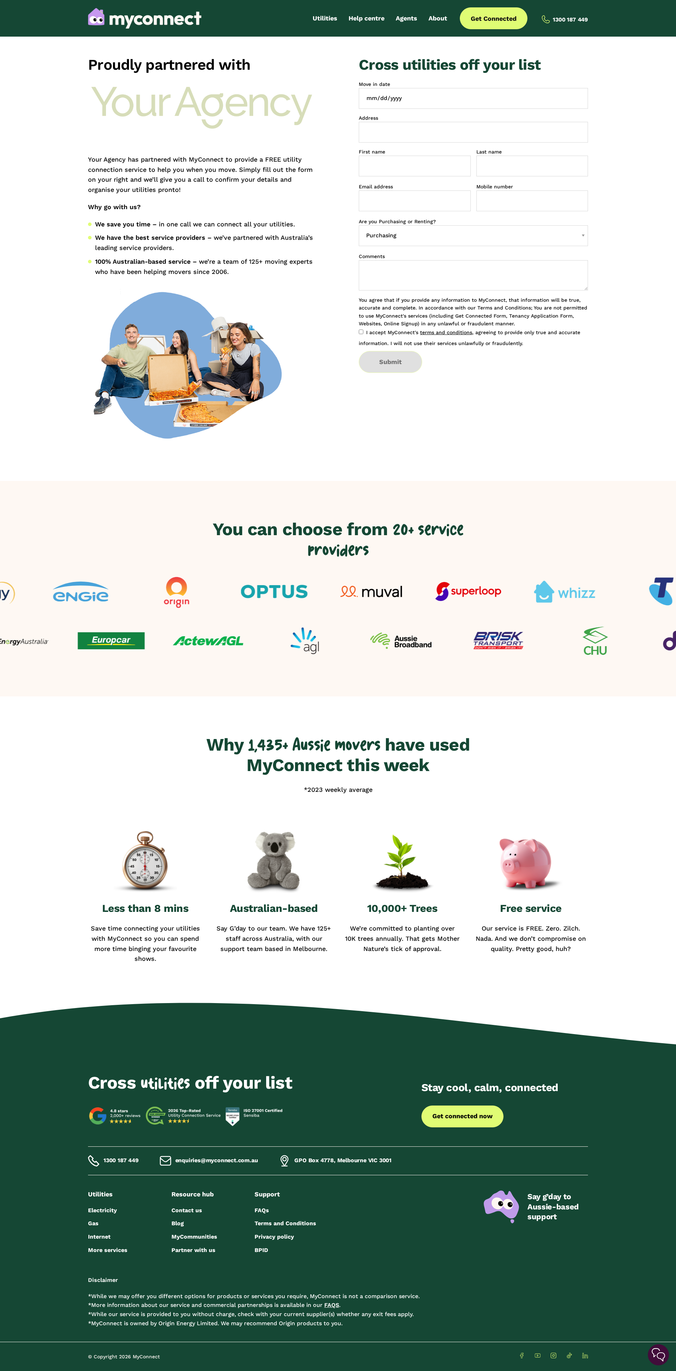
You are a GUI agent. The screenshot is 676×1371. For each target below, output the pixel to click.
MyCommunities (194, 1236)
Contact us (186, 1210)
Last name (489, 152)
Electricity (102, 1210)
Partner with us (193, 1250)
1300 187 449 (121, 1160)
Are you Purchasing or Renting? (397, 221)
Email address (376, 186)
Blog (177, 1223)
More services (107, 1250)
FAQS (331, 1305)
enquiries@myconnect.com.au (216, 1160)
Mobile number (494, 186)
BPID (261, 1250)
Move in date (374, 84)
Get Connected (494, 18)
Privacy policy (274, 1236)
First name (372, 152)
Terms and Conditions (285, 1223)
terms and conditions (446, 332)
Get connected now (462, 1116)
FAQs (262, 1210)
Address (368, 118)
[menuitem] (325, 18)
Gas (93, 1223)
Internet (99, 1236)
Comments (372, 256)
